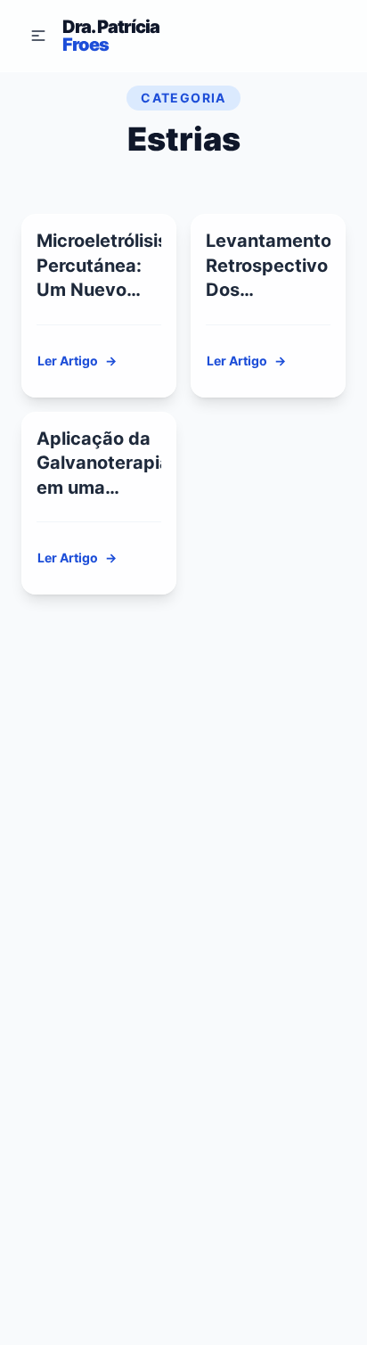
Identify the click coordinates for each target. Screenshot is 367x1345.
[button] (38, 35)
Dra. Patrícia (110, 35)
